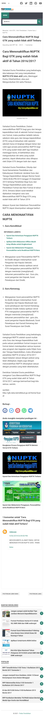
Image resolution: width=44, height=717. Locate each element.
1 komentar (29, 45)
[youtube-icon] (40, 3)
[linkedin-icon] (31, 3)
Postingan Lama (35, 594)
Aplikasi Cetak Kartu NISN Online (23, 641)
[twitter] (11, 410)
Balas (11, 547)
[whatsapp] (24, 410)
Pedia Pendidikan (25, 713)
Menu (5, 15)
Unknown (12, 532)
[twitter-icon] (26, 3)
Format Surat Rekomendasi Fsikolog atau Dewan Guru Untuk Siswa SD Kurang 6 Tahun (25, 633)
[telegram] (30, 410)
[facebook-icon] (21, 3)
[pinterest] (17, 410)
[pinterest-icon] (36, 3)
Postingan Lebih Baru (10, 594)
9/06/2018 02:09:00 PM (18, 536)
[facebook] (5, 410)
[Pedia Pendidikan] (7, 9)
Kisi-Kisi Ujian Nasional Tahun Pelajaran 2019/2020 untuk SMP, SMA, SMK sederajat (25, 652)
